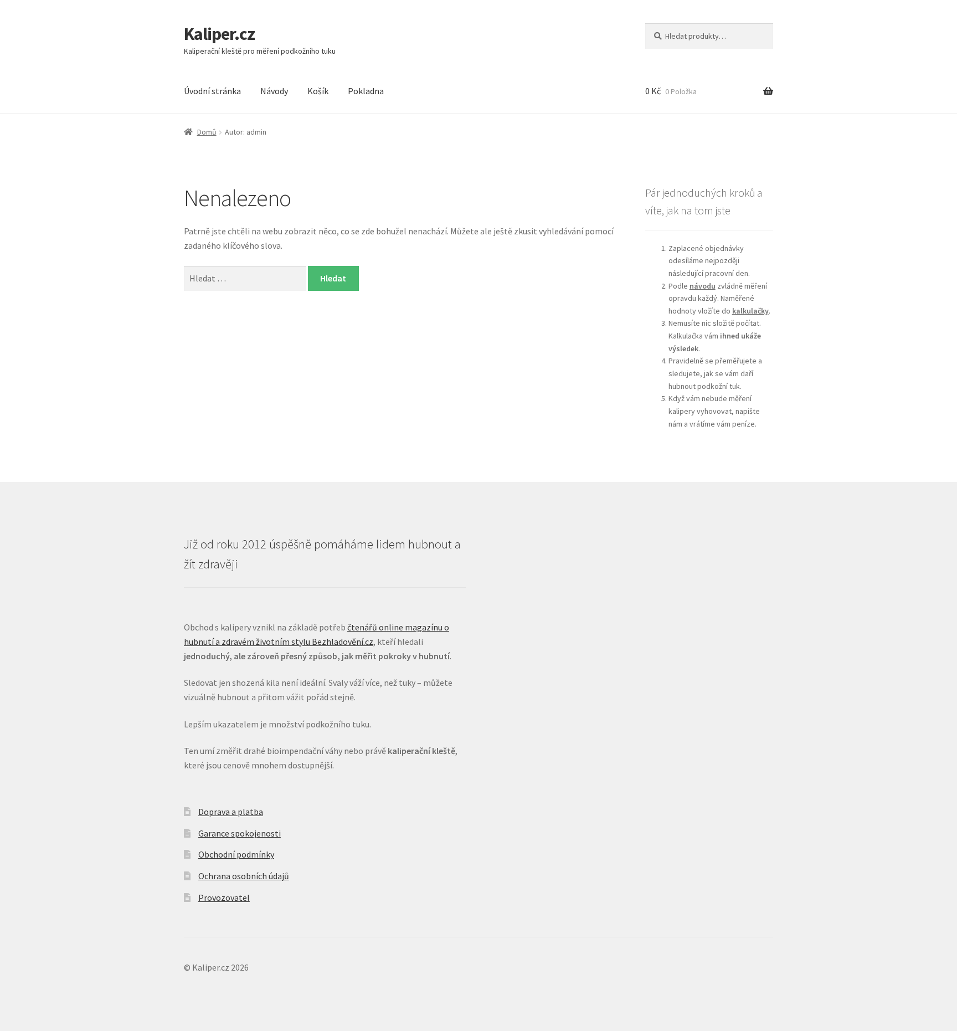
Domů (207, 132)
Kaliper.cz (219, 34)
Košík (317, 90)
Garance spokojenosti (239, 833)
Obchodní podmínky (236, 854)
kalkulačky (750, 311)
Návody (274, 90)
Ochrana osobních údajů (243, 875)
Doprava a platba (230, 811)
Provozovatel (224, 897)
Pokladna (366, 90)
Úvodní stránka (212, 90)
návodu (703, 286)
